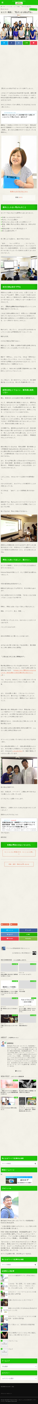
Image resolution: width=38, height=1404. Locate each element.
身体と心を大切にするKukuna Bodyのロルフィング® (22, 1309)
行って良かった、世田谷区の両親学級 (21, 1324)
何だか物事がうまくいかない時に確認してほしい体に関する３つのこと (22, 1334)
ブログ (10, 1349)
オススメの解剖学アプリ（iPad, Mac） (22, 1275)
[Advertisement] (19, 66)
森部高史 (10, 1043)
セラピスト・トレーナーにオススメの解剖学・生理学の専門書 (22, 1317)
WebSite (19, 1071)
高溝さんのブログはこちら (19, 191)
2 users (13, 820)
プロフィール (13, 1341)
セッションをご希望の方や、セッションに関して (19, 853)
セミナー (14, 924)
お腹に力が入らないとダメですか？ (20, 1300)
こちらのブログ (17, 751)
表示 (20, 197)
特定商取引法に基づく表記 (7, 1386)
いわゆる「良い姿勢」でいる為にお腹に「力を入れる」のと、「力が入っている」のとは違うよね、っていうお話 (22, 1286)
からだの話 (6, 924)
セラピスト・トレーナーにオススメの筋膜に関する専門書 (22, 1293)
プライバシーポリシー (6, 1393)
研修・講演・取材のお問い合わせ (19, 864)
